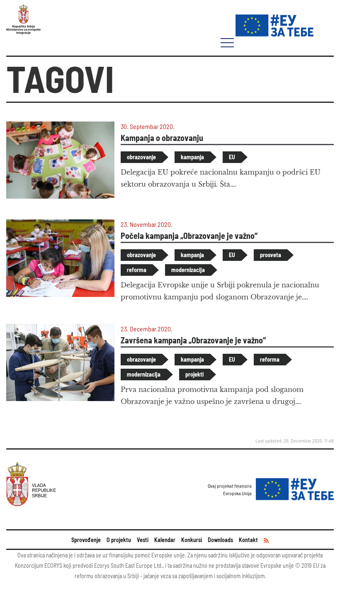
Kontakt (248, 539)
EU (232, 157)
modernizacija (188, 269)
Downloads (220, 539)
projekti (194, 374)
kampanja (192, 157)
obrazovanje (141, 157)
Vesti (142, 539)
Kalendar (164, 539)
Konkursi (191, 539)
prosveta (270, 254)
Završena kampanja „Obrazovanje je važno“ (193, 340)
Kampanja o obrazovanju (162, 138)
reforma (136, 269)
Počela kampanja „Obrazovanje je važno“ (189, 236)
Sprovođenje (86, 539)
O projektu (119, 539)
